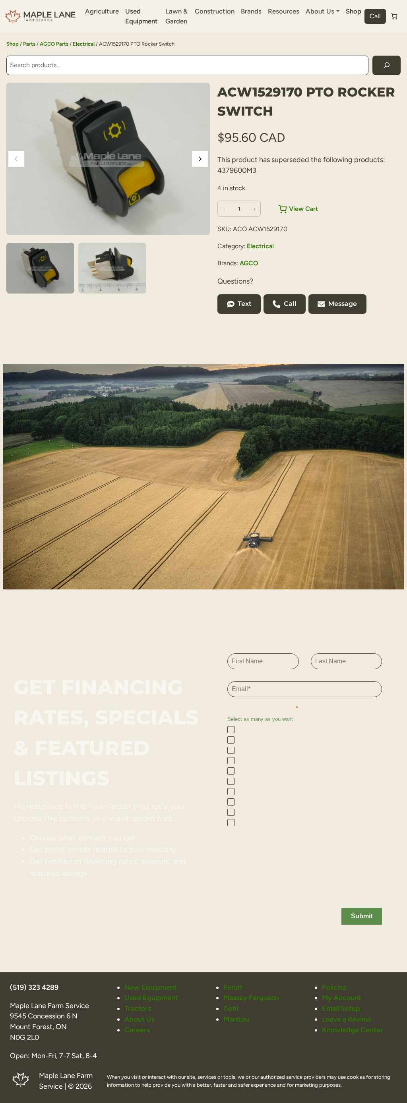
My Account (341, 997)
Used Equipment (141, 16)
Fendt (232, 987)
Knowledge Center (352, 1030)
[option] (112, 268)
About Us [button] (320, 11)
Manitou (236, 1019)
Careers (137, 1030)
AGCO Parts (54, 44)
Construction (215, 11)
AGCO (249, 263)
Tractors (137, 1008)
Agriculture (102, 11)
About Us (139, 1019)
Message (342, 303)
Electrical (84, 44)
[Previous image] (16, 159)
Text (245, 303)
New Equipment (150, 987)
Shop (353, 11)
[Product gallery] (108, 159)
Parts (29, 44)
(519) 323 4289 (34, 987)
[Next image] (200, 159)
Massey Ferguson (251, 997)
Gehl (230, 1008)
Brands (251, 11)
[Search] (386, 65)
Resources (283, 11)
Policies (334, 987)
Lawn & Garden (176, 16)
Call (375, 16)
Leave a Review (347, 1019)
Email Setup (341, 1008)
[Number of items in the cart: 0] (394, 16)
